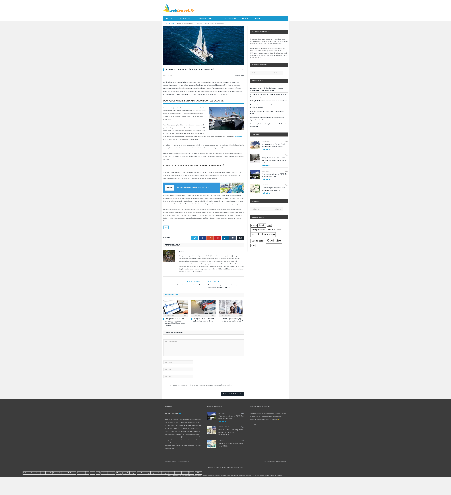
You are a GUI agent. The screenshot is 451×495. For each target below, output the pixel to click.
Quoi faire (274, 240)
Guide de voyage (184, 18)
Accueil (169, 18)
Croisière (262, 225)
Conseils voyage (239, 76)
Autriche (37, 473)
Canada (49, 473)
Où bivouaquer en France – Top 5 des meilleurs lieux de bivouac (273, 145)
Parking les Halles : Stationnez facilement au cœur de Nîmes (268, 101)
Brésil (43, 473)
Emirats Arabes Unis (69, 473)
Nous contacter (281, 461)
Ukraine (191, 473)
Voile (165, 227)
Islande (92, 473)
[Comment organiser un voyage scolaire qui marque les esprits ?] (231, 308)
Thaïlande (178, 473)
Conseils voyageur (229, 18)
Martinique (111, 473)
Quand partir (257, 241)
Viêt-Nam (198, 473)
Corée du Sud (57, 473)
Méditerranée (274, 229)
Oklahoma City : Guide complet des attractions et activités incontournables (230, 432)
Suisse (171, 473)
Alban (181, 251)
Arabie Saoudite (28, 473)
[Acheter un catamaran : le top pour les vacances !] (203, 46)
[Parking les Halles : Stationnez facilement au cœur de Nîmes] (203, 308)
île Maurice (80, 473)
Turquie (185, 473)
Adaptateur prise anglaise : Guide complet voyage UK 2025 (273, 189)
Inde (87, 473)
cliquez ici (238, 136)
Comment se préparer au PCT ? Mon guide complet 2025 (274, 175)
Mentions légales (269, 461)
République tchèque (143, 473)
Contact (258, 18)
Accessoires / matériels (207, 18)
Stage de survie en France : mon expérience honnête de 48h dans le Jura (274, 160)
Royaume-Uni (156, 473)
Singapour (165, 473)
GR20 (269, 225)
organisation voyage (263, 234)
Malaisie (103, 473)
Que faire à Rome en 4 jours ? (188, 284)
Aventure (245, 18)
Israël (98, 473)
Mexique (119, 473)
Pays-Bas (126, 473)
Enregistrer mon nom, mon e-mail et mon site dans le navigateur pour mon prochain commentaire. (200, 384)
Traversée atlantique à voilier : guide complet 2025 (230, 444)
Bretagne (254, 225)
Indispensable (258, 229)
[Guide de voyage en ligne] (178, 8)
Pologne (133, 473)
